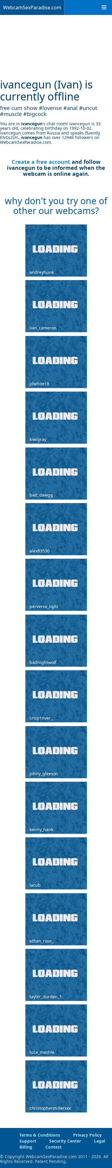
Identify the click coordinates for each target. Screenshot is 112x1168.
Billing (25, 1147)
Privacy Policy (87, 1135)
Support (27, 1141)
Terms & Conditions (39, 1135)
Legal (99, 1141)
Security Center (65, 1141)
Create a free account (41, 161)
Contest (53, 1147)
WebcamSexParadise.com (32, 7)
